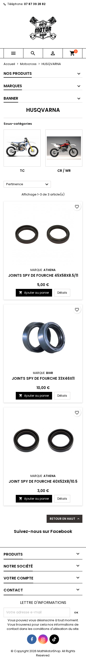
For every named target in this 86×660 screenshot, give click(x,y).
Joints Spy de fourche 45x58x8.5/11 (43, 275)
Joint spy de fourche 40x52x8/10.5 (43, 481)
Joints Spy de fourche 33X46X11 (43, 378)
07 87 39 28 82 (34, 4)
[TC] (22, 148)
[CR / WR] (63, 148)
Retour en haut (65, 519)
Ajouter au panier (34, 293)
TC (22, 170)
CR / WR (64, 170)
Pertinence (28, 184)
